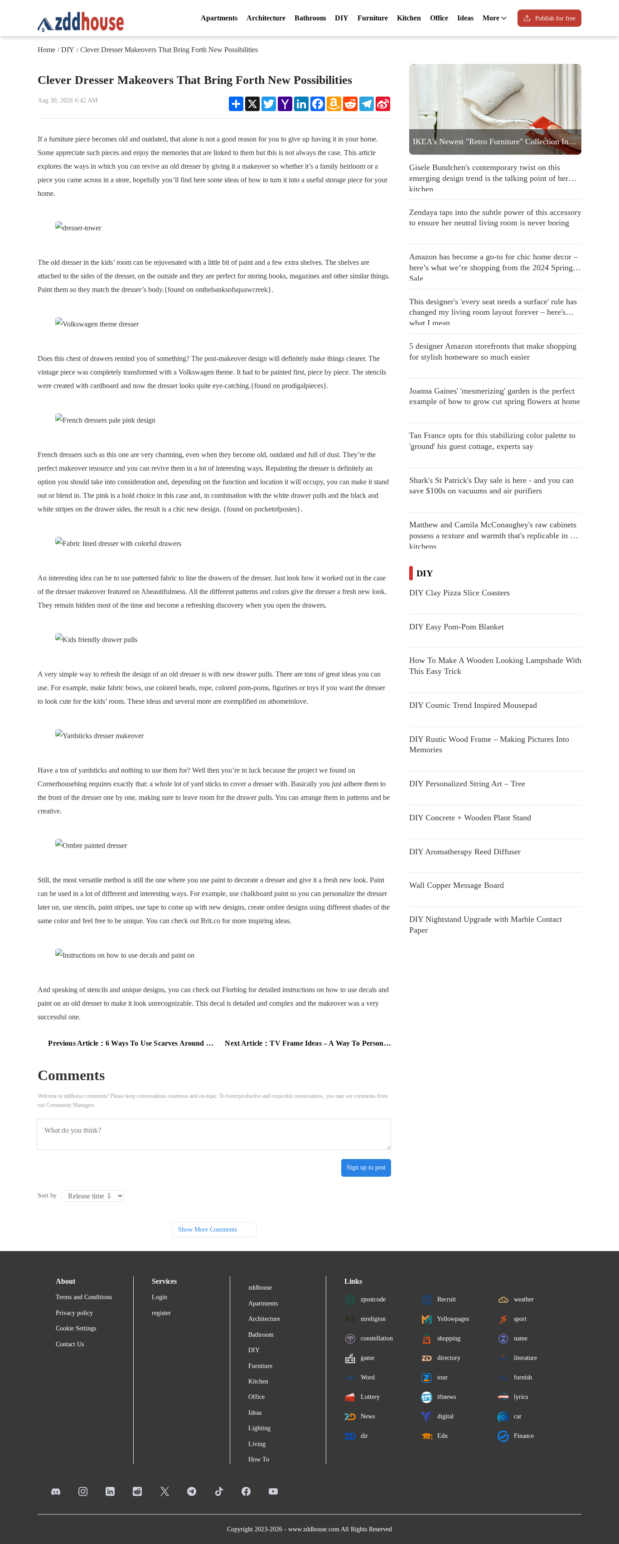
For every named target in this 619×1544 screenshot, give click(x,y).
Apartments (219, 18)
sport (519, 1318)
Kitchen (409, 18)
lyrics (520, 1396)
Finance (523, 1435)
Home (46, 50)
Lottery (369, 1396)
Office (439, 18)
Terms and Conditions (84, 1297)
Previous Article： (131, 1043)
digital (444, 1416)
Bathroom (310, 18)
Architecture (266, 18)
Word (367, 1377)
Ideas (465, 18)
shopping (447, 1338)
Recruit (445, 1299)
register (161, 1313)
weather (523, 1299)
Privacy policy (74, 1313)
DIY (341, 18)
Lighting (259, 1428)
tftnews (445, 1396)
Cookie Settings (76, 1328)
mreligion (372, 1318)
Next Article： (308, 1043)
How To (258, 1459)
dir (363, 1435)
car (517, 1416)
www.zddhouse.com (313, 1529)
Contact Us (70, 1344)
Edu (441, 1435)
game (366, 1357)
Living (257, 1444)
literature (524, 1357)
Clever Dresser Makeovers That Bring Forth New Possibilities (169, 50)
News (367, 1416)
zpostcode (372, 1299)
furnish (522, 1377)
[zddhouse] (81, 21)
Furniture (373, 18)
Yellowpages (452, 1318)
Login (159, 1297)
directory (447, 1357)
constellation (376, 1338)
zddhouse (260, 1287)
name (519, 1338)
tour (441, 1377)
